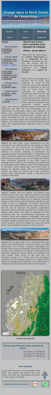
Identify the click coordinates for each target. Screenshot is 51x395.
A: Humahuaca (7, 49)
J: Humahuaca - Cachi (9, 75)
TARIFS (9, 38)
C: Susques (6, 53)
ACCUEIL (9, 32)
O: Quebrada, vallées (9, 87)
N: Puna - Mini (6, 85)
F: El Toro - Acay (7, 63)
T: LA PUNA (6, 101)
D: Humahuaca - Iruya (9, 59)
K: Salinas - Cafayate (9, 77)
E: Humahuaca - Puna (9, 61)
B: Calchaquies (7, 51)
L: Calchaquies (7, 79)
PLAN (25, 32)
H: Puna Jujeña (7, 71)
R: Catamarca (6, 95)
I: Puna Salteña (7, 73)
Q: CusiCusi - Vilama (9, 93)
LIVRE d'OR (41, 38)
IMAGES (25, 38)
